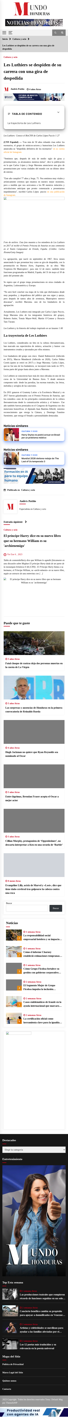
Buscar (9, 903)
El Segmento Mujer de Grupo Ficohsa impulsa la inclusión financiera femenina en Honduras (41, 987)
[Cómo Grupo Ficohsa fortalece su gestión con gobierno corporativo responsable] (14, 968)
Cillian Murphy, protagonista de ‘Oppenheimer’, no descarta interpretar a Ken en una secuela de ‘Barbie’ (34, 843)
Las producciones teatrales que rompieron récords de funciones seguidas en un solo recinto (42, 1296)
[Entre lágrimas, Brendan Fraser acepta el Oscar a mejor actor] (34, 776)
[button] (55, 32)
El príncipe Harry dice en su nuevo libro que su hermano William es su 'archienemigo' (32, 541)
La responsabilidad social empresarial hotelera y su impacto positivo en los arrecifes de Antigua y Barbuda (41, 937)
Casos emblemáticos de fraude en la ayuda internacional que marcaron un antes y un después (42, 1004)
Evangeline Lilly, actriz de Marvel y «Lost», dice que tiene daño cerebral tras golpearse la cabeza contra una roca (33, 889)
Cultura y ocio (10, 57)
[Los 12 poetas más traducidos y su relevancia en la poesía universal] (10, 1344)
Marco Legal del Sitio (12, 1372)
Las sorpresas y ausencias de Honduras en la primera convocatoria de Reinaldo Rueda (33, 709)
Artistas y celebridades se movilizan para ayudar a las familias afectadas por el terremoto (41, 1330)
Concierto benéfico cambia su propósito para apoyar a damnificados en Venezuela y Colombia (42, 1313)
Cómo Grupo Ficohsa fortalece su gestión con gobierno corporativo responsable (41, 971)
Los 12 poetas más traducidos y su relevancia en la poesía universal (38, 1346)
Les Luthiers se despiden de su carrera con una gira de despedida (32, 71)
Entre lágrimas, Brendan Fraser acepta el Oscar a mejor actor (32, 798)
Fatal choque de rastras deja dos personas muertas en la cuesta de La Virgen (34, 665)
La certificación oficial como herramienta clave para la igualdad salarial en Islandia (42, 1020)
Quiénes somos (9, 1381)
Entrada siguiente (13, 521)
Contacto (6, 1389)
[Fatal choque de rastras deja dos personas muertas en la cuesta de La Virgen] (34, 643)
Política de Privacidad (13, 1364)
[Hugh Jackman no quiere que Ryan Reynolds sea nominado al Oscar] (34, 732)
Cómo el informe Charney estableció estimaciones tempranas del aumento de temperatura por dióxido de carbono (41, 954)
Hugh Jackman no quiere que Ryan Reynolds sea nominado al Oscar (31, 754)
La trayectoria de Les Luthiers (24, 123)
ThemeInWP (12, 1403)
